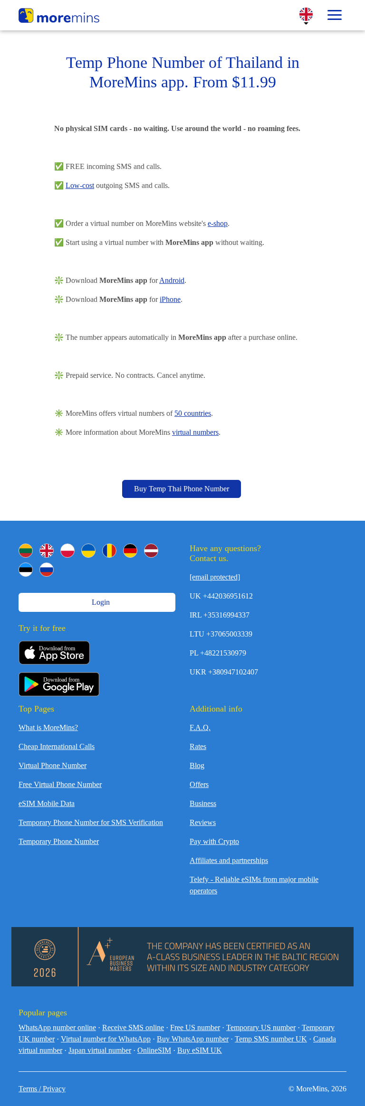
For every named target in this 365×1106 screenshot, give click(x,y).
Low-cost (80, 185)
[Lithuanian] (26, 551)
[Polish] (67, 551)
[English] (46, 551)
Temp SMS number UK (271, 1039)
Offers (199, 784)
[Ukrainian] (88, 551)
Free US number (195, 1027)
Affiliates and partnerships (229, 860)
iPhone (170, 299)
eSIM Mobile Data (47, 803)
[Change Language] (306, 14)
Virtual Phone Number (52, 765)
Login (100, 602)
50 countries (192, 413)
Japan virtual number (99, 1050)
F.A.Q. (200, 727)
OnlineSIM (154, 1050)
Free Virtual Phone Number (60, 784)
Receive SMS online (133, 1027)
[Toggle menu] (334, 15)
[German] (130, 551)
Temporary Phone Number (59, 841)
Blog (197, 765)
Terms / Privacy (42, 1089)
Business (203, 803)
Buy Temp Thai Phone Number (181, 489)
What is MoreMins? (48, 727)
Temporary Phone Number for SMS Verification (91, 822)
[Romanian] (109, 551)
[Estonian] (26, 569)
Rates (198, 746)
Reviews (203, 822)
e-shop (218, 223)
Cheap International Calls (57, 746)
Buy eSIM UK (199, 1050)
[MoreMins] (59, 16)
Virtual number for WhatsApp (106, 1039)
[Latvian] (151, 551)
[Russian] (46, 569)
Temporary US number (261, 1027)
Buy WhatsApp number (193, 1039)
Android (171, 280)
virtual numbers (195, 432)
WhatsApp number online (57, 1027)
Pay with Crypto (214, 841)
